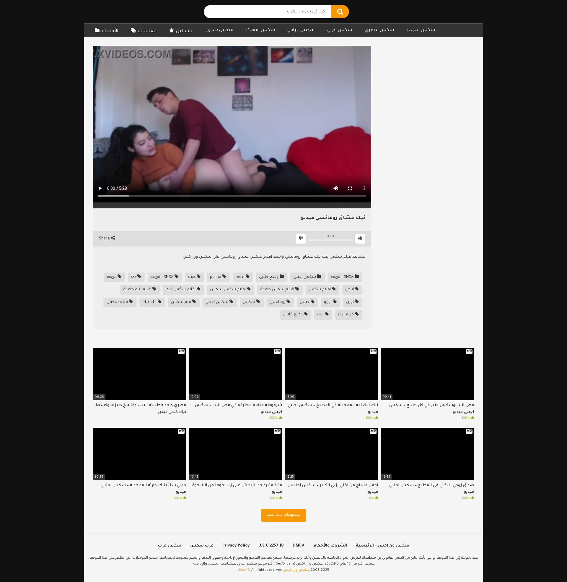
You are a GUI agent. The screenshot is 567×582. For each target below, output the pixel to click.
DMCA (298, 546)
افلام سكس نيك (181, 289)
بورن (350, 302)
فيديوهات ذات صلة (283, 515)
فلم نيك (150, 302)
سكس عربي (339, 30)
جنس (305, 302)
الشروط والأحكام (330, 546)
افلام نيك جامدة (137, 289)
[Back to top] (547, 564)
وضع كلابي (269, 277)
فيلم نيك (346, 314)
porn (241, 277)
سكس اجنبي (305, 277)
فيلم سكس (117, 302)
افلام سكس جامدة (277, 289)
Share (105, 238)
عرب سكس (202, 546)
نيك (321, 314)
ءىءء (112, 277)
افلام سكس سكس (228, 289)
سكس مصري (379, 30)
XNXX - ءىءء (343, 277)
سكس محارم (219, 30)
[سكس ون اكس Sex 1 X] (131, 12)
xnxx (192, 277)
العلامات (147, 31)
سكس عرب (169, 546)
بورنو (328, 302)
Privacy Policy (236, 546)
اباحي (350, 289)
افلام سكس (320, 289)
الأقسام (110, 31)
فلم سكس (181, 302)
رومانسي (278, 302)
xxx (134, 277)
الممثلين (184, 31)
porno (216, 277)
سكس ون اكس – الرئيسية (382, 546)
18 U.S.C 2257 (271, 546)
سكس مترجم (421, 30)
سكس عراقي (301, 30)
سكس (249, 302)
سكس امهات (260, 30)
